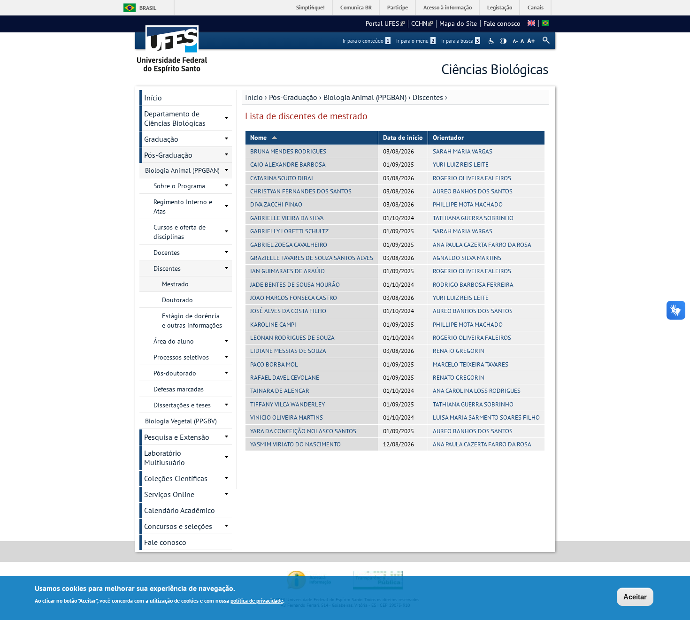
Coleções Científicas (175, 478)
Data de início (403, 137)
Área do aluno (173, 341)
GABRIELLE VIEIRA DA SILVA (287, 218)
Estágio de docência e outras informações (192, 320)
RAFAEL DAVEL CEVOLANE (284, 378)
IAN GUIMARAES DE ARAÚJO (287, 271)
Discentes (428, 97)
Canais (536, 7)
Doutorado (177, 300)
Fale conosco (502, 23)
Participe (397, 7)
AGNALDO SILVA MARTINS (467, 258)
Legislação (499, 7)
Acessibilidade (492, 41)
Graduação (161, 139)
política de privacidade (256, 600)
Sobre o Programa (179, 186)
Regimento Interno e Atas (182, 206)
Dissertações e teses (182, 405)
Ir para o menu (415, 41)
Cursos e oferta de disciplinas (179, 232)
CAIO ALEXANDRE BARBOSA (288, 164)
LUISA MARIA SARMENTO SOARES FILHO (486, 417)
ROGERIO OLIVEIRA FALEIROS (472, 178)
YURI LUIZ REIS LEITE (461, 164)
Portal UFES (385, 23)
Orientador (448, 137)
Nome (258, 137)
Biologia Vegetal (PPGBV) (181, 421)
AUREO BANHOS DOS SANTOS (473, 191)
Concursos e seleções (178, 526)
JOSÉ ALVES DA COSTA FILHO (288, 311)
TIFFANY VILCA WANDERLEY (287, 404)
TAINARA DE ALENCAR (279, 391)
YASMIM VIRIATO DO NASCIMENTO (295, 444)
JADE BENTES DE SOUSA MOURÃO (295, 285)
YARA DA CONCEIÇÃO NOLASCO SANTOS (303, 431)
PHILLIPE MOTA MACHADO (468, 204)
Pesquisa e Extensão (176, 437)
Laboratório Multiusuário (164, 457)
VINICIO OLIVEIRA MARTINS (286, 417)
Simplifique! (310, 7)
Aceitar (635, 597)
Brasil (147, 7)
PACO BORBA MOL (274, 364)
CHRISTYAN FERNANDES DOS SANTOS (301, 191)
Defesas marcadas (178, 389)
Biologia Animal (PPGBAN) (364, 97)
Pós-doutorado (174, 373)
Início (254, 97)
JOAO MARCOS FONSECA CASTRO (293, 298)
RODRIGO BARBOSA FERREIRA (473, 285)
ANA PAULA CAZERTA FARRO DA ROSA (482, 245)
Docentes (166, 252)
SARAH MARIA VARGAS (462, 151)
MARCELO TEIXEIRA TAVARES (470, 364)
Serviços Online (169, 494)
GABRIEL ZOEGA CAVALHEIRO (288, 245)
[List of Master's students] (531, 23)
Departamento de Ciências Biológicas (175, 118)
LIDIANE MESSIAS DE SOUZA (288, 351)
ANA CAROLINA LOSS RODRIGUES (477, 391)
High (503, 41)
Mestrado (175, 284)
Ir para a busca (460, 41)
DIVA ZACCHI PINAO (276, 204)
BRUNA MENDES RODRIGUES (288, 151)
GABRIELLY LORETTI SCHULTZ (289, 231)
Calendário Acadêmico (179, 510)
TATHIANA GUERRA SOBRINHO (473, 218)
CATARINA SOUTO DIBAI (281, 178)
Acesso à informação (447, 7)
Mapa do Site (458, 23)
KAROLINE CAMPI (273, 325)
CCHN (422, 23)
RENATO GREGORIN (458, 351)
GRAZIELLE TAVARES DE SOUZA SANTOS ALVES (311, 258)
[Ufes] (172, 45)
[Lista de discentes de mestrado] (545, 23)
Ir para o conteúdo (366, 41)
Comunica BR (356, 7)
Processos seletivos (181, 357)
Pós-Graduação (293, 97)
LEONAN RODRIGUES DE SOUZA (292, 338)
